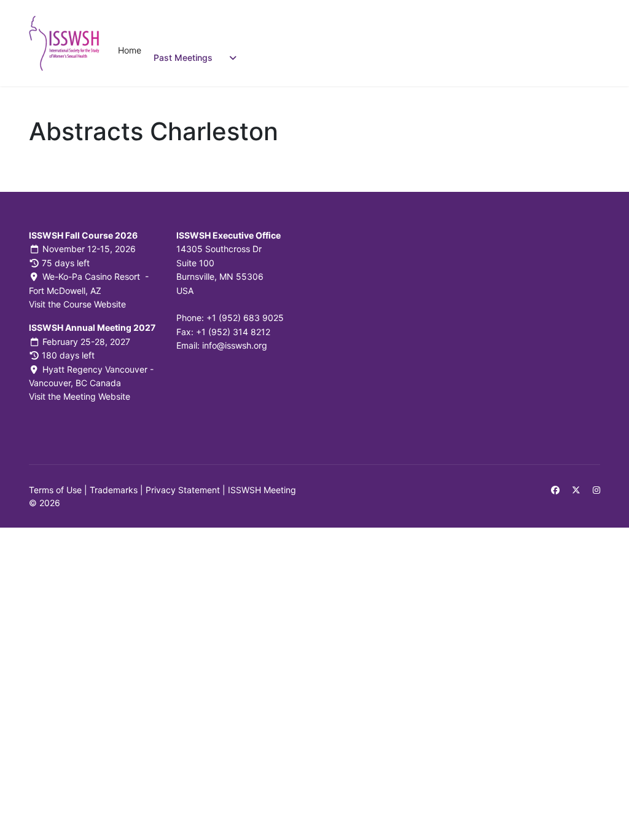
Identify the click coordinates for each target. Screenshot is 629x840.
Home (129, 50)
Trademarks (114, 490)
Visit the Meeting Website (79, 396)
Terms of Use (55, 490)
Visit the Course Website (77, 304)
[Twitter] (576, 490)
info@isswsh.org (234, 345)
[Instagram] (596, 490)
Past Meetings (183, 57)
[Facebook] (555, 490)
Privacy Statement (183, 490)
